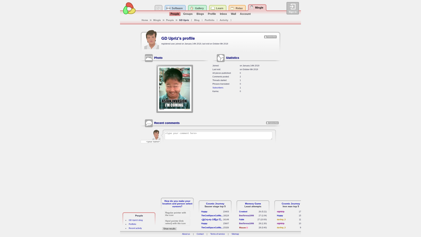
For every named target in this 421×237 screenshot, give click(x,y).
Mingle (157, 20)
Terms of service (217, 234)
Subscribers (217, 88)
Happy (204, 212)
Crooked (243, 212)
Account (245, 14)
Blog (196, 20)
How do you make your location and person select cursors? (177, 204)
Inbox (223, 14)
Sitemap (235, 234)
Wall (233, 14)
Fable (241, 219)
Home (145, 20)
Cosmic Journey (215, 203)
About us (186, 234)
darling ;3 (281, 219)
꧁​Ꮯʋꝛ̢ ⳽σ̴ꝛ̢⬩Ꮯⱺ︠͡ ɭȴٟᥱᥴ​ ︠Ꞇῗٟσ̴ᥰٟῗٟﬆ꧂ (212, 219)
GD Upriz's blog (136, 220)
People (175, 14)
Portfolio (209, 20)
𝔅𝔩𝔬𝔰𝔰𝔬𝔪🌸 (243, 227)
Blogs (200, 14)
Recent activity (135, 228)
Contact (200, 234)
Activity (224, 20)
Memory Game (253, 203)
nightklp (280, 212)
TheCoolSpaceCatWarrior (212, 215)
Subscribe (271, 37)
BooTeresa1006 (246, 215)
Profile (212, 14)
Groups (188, 14)
